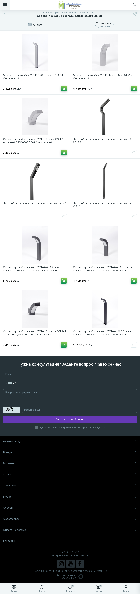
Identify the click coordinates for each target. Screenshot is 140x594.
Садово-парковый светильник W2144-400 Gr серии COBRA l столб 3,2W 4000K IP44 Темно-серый (102, 269)
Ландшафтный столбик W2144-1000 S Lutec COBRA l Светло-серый (33, 77)
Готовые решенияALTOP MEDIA (66, 576)
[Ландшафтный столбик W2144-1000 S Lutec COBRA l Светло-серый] (35, 52)
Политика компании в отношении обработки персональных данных (70, 571)
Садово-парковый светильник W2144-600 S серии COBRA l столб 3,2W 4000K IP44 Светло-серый (31, 269)
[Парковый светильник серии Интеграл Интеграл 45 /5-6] (35, 181)
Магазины (9, 463)
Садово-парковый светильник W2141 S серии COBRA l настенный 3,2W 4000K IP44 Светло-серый (33, 141)
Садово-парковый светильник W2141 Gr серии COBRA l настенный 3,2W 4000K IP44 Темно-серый (34, 333)
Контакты (9, 541)
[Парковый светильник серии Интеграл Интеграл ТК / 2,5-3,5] (105, 116)
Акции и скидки (13, 441)
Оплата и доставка (14, 529)
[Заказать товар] (134, 152)
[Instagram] (61, 564)
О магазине (10, 485)
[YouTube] (70, 564)
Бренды (8, 452)
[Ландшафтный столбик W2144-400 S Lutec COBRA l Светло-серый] (105, 52)
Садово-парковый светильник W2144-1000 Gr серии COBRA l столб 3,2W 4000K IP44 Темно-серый (103, 333)
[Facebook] (80, 564)
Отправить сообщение (70, 419)
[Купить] (64, 88)
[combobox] (9, 383)
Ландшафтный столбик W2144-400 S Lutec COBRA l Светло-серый (102, 77)
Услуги (7, 474)
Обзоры (8, 507)
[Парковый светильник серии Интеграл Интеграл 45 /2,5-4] (105, 181)
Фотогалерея (11, 518)
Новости (8, 496)
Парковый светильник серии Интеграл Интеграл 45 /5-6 (34, 203)
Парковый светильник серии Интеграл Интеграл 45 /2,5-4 (102, 205)
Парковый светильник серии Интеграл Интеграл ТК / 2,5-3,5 (102, 141)
